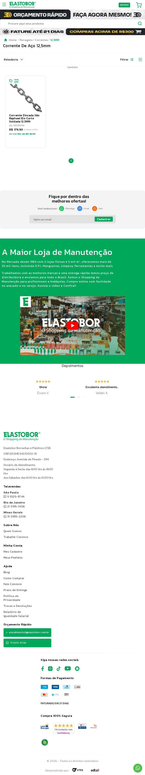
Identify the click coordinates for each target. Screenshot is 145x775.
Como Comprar (14, 578)
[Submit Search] (140, 24)
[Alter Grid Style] (138, 59)
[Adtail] (95, 771)
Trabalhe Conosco (16, 537)
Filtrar (124, 59)
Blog (7, 572)
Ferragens (26, 40)
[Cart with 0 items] (139, 5)
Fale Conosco (13, 584)
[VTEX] (77, 771)
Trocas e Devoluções (18, 606)
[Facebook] (43, 670)
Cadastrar (104, 219)
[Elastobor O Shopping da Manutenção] (22, 5)
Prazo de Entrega (15, 590)
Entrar (124, 5)
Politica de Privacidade (12, 598)
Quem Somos (13, 531)
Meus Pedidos (13, 557)
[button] (25, 112)
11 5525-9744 (14, 494)
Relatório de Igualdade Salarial (16, 614)
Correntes (41, 40)
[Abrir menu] (5, 5)
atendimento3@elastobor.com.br (29, 632)
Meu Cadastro (13, 551)
